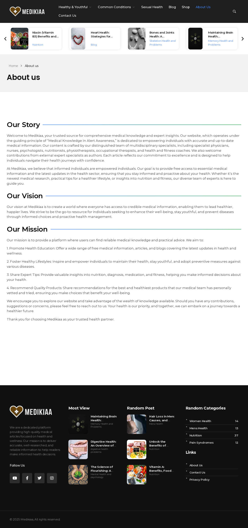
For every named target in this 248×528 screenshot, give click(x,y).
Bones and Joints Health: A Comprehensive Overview (162, 38)
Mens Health (156, 423)
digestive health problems (99, 450)
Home (13, 66)
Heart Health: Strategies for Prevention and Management (102, 38)
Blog (94, 44)
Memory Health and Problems (102, 425)
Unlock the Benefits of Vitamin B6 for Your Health (160, 447)
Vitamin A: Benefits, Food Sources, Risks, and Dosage (160, 472)
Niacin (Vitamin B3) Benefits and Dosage (44, 36)
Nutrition (37, 44)
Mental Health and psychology (101, 476)
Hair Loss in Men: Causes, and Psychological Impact (161, 422)
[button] (75, 7)
